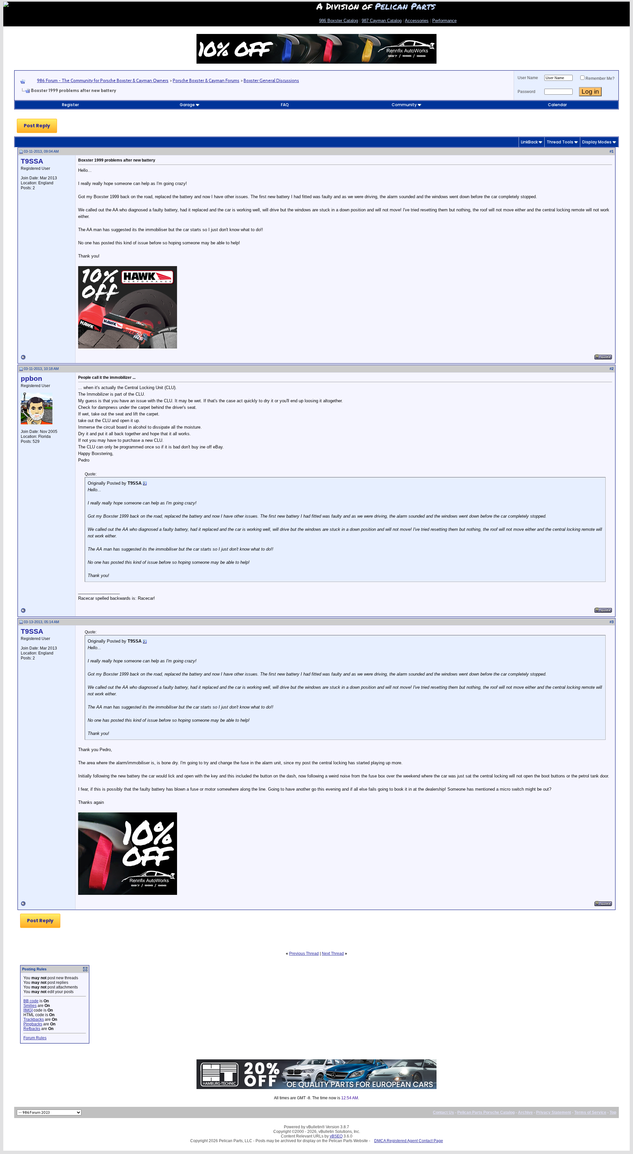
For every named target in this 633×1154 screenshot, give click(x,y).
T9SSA (32, 161)
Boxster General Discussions (271, 80)
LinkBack (529, 142)
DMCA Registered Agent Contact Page (408, 1141)
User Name (528, 78)
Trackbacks (33, 1019)
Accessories (417, 20)
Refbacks (31, 1028)
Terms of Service (590, 1112)
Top (613, 1112)
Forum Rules (34, 1038)
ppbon (31, 378)
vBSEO (336, 1136)
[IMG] (28, 1010)
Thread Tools (560, 142)
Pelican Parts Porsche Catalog (486, 1112)
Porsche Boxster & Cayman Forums (206, 80)
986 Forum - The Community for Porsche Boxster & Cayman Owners (102, 80)
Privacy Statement (553, 1112)
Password (526, 91)
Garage (187, 104)
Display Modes (597, 142)
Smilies (30, 1005)
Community (404, 104)
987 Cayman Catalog (382, 20)
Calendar (557, 104)
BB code (31, 1001)
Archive (525, 1112)
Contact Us (443, 1112)
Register (70, 104)
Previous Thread (304, 953)
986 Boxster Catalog (338, 20)
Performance (444, 20)
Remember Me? (600, 78)
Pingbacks (32, 1024)
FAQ (285, 104)
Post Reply (37, 125)
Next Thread (333, 953)
